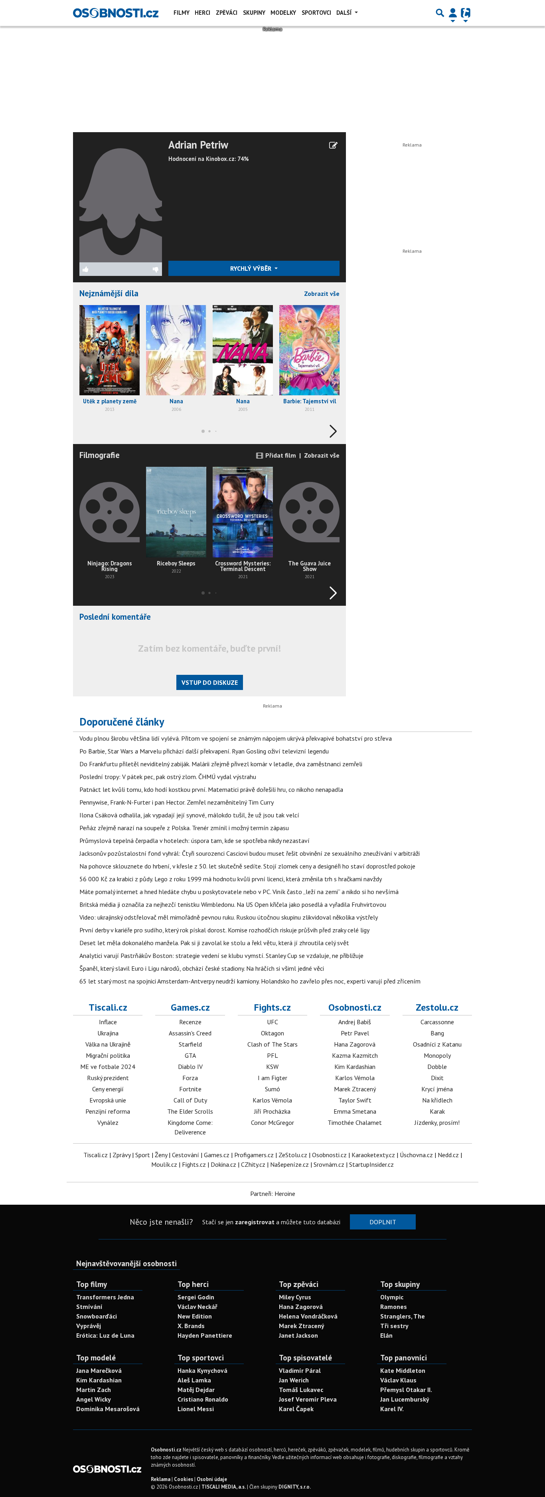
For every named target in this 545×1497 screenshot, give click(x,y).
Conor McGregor (272, 1122)
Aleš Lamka (194, 1380)
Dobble (437, 1067)
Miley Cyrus (295, 1297)
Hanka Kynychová (202, 1370)
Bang (437, 1033)
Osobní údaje (212, 1479)
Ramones (393, 1307)
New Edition (195, 1316)
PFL (272, 1055)
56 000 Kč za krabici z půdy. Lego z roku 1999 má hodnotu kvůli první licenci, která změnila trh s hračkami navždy (230, 879)
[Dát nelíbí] (141, 269)
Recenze (190, 1022)
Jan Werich (294, 1380)
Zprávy (121, 1155)
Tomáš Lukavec (301, 1390)
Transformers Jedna (105, 1297)
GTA (190, 1055)
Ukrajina (107, 1033)
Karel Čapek (296, 1409)
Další (344, 12)
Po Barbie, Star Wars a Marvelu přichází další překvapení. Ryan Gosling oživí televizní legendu (204, 751)
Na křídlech (437, 1100)
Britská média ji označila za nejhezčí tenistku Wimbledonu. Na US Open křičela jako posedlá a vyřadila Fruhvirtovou (232, 904)
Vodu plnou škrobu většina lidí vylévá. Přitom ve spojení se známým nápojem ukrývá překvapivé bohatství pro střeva (235, 738)
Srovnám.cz (329, 1164)
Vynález (107, 1122)
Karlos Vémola (272, 1100)
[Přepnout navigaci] (452, 12)
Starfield (190, 1044)
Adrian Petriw (198, 145)
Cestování (185, 1155)
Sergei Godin (196, 1297)
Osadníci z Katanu (437, 1044)
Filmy (182, 12)
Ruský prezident (108, 1078)
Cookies (183, 1479)
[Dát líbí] (100, 269)
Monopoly (437, 1055)
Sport (142, 1155)
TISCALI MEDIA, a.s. (223, 1486)
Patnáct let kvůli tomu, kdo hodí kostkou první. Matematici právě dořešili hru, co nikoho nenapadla (211, 789)
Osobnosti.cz (354, 1007)
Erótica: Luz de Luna (105, 1335)
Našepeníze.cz (289, 1164)
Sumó (272, 1089)
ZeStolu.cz (292, 1155)
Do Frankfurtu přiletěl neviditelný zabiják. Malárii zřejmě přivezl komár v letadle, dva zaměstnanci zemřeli (220, 764)
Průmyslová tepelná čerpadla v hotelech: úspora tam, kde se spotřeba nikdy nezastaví (194, 841)
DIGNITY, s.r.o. (294, 1486)
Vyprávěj (88, 1326)
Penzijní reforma (107, 1111)
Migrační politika (108, 1055)
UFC (272, 1022)
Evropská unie (107, 1100)
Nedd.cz (448, 1155)
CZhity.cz (253, 1164)
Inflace (108, 1022)
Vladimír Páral (300, 1370)
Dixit (437, 1078)
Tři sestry (394, 1326)
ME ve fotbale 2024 (107, 1067)
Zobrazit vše (322, 293)
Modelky (283, 12)
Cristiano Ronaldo (203, 1399)
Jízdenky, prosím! (437, 1122)
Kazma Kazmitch (355, 1055)
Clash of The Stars (272, 1044)
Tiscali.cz (108, 1007)
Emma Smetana (355, 1111)
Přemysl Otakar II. (406, 1390)
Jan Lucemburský (404, 1399)
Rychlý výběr (251, 268)
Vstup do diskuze (210, 682)
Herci (202, 12)
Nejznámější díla (108, 293)
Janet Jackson (298, 1335)
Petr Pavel (355, 1033)
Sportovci (316, 12)
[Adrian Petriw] (120, 200)
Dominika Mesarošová (108, 1409)
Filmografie (99, 455)
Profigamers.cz (254, 1155)
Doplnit (382, 1222)
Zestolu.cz (437, 1007)
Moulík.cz (164, 1164)
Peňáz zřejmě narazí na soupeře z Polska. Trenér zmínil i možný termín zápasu (184, 828)
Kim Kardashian (354, 1067)
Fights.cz (272, 1007)
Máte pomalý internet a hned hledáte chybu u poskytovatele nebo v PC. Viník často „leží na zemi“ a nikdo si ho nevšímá (239, 892)
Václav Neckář (197, 1307)
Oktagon (272, 1033)
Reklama (160, 1479)
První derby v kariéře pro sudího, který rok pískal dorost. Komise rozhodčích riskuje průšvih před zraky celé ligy (224, 930)
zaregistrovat (254, 1222)
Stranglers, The (402, 1316)
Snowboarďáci (96, 1316)
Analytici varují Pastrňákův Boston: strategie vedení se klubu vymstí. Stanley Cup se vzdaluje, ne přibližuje (221, 956)
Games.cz (190, 1007)
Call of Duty (190, 1100)
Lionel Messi (196, 1409)
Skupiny (254, 12)
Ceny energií (108, 1089)
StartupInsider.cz (371, 1164)
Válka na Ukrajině (107, 1044)
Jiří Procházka (272, 1111)
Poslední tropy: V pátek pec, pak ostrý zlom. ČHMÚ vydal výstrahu (167, 777)
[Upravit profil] (333, 145)
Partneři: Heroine (272, 1194)
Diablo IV (190, 1067)
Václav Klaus (398, 1380)
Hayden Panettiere (205, 1335)
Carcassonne (437, 1022)
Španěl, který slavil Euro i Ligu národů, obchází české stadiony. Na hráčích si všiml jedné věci (201, 968)
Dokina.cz (223, 1164)
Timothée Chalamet (355, 1122)
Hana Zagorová (354, 1044)
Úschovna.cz (416, 1155)
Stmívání (89, 1307)
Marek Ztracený (355, 1089)
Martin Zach (93, 1390)
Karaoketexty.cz (373, 1155)
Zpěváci (226, 12)
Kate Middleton (402, 1370)
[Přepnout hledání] (440, 12)
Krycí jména (437, 1089)
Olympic (391, 1297)
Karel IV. (392, 1409)
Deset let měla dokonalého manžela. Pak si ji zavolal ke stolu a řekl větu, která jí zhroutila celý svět (214, 943)
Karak (437, 1111)
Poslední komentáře (115, 616)
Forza (190, 1078)
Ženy (161, 1155)
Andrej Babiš (354, 1022)
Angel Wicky (93, 1399)
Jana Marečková (99, 1370)
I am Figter (272, 1078)
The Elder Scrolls (190, 1111)
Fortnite (190, 1089)
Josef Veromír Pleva (308, 1399)
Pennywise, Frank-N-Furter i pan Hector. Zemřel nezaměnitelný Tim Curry (176, 802)
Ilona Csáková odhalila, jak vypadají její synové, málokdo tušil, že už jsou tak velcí (189, 815)
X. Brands (191, 1326)
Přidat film (280, 455)
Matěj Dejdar (196, 1390)
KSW (272, 1067)
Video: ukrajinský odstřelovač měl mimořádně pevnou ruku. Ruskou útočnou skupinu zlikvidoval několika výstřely (228, 917)
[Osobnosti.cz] (115, 12)
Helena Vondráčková (308, 1316)
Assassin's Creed (190, 1033)
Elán (386, 1335)
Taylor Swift (354, 1100)
